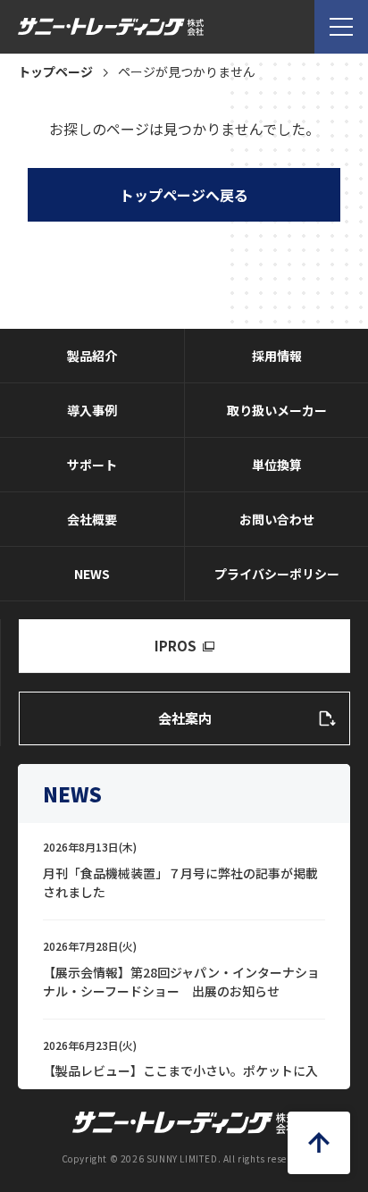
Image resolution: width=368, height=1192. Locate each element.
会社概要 (92, 519)
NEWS (92, 574)
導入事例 (92, 410)
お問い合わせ (276, 519)
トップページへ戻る (184, 195)
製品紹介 (92, 356)
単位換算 (277, 465)
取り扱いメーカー (277, 410)
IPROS (176, 645)
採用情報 (277, 356)
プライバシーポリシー (276, 574)
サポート (92, 465)
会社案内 (185, 718)
